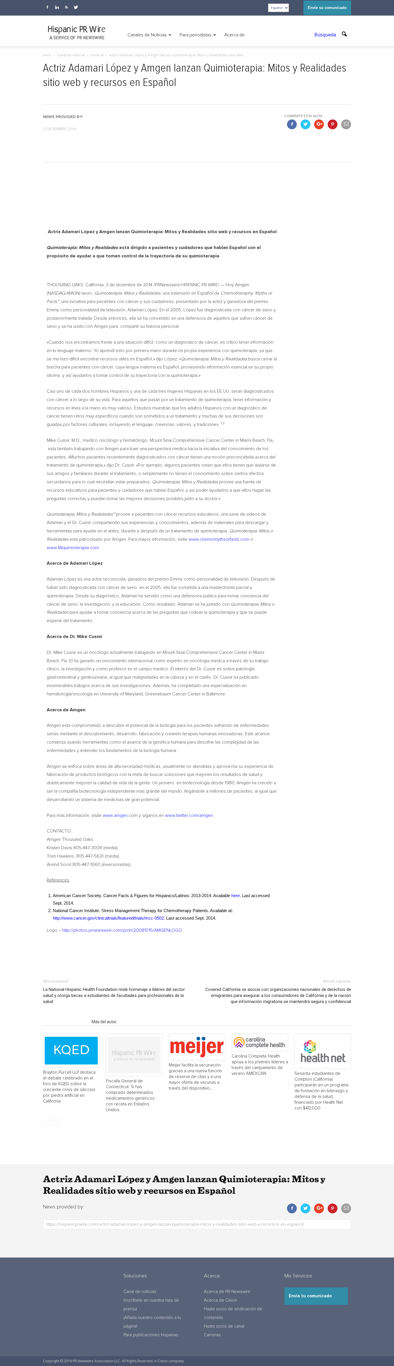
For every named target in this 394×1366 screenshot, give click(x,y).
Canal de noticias (139, 1292)
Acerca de (234, 35)
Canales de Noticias (147, 35)
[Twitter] (76, 7)
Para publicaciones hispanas (150, 1335)
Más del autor (104, 1021)
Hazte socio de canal (224, 1326)
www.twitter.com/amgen (189, 815)
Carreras (212, 1335)
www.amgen (115, 815)
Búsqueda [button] (325, 34)
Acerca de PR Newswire (227, 1292)
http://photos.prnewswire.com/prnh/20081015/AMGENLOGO (122, 930)
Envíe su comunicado (327, 7)
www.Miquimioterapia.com (73, 547)
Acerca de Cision (220, 1300)
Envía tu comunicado (310, 1296)
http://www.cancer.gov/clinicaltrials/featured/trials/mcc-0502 (108, 918)
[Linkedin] (56, 7)
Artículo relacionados (65, 1021)
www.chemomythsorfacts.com (219, 539)
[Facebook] (47, 7)
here (235, 895)
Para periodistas (195, 35)
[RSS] (66, 7)
